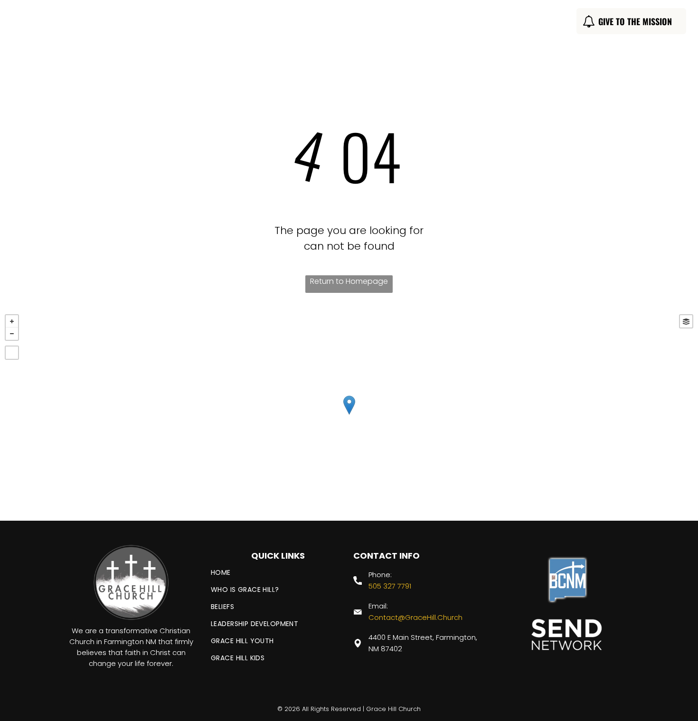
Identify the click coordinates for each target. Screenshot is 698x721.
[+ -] (349, 415)
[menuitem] (206, 22)
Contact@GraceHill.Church (415, 617)
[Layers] (686, 321)
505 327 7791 (389, 586)
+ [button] (12, 321)
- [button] (12, 334)
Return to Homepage (349, 281)
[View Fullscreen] (12, 352)
